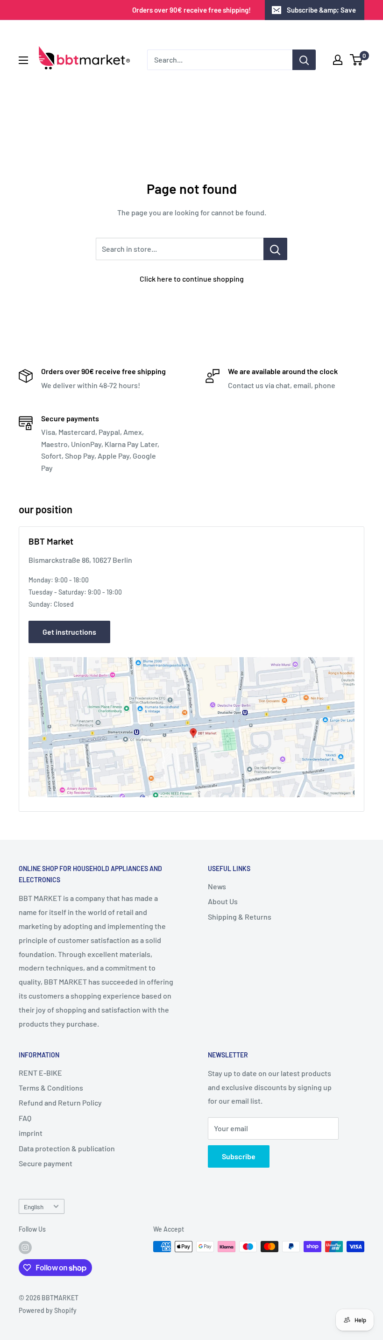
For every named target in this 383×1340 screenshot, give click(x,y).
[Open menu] (23, 60)
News (217, 886)
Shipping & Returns (239, 916)
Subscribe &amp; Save (321, 10)
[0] (356, 59)
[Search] (304, 60)
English (33, 1207)
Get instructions (69, 631)
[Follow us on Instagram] (25, 1247)
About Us (223, 901)
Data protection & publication (67, 1148)
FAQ (25, 1117)
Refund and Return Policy (60, 1102)
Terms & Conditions (51, 1087)
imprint (31, 1132)
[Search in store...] (275, 249)
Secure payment (45, 1163)
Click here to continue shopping (192, 278)
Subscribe (238, 1156)
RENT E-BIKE (40, 1072)
